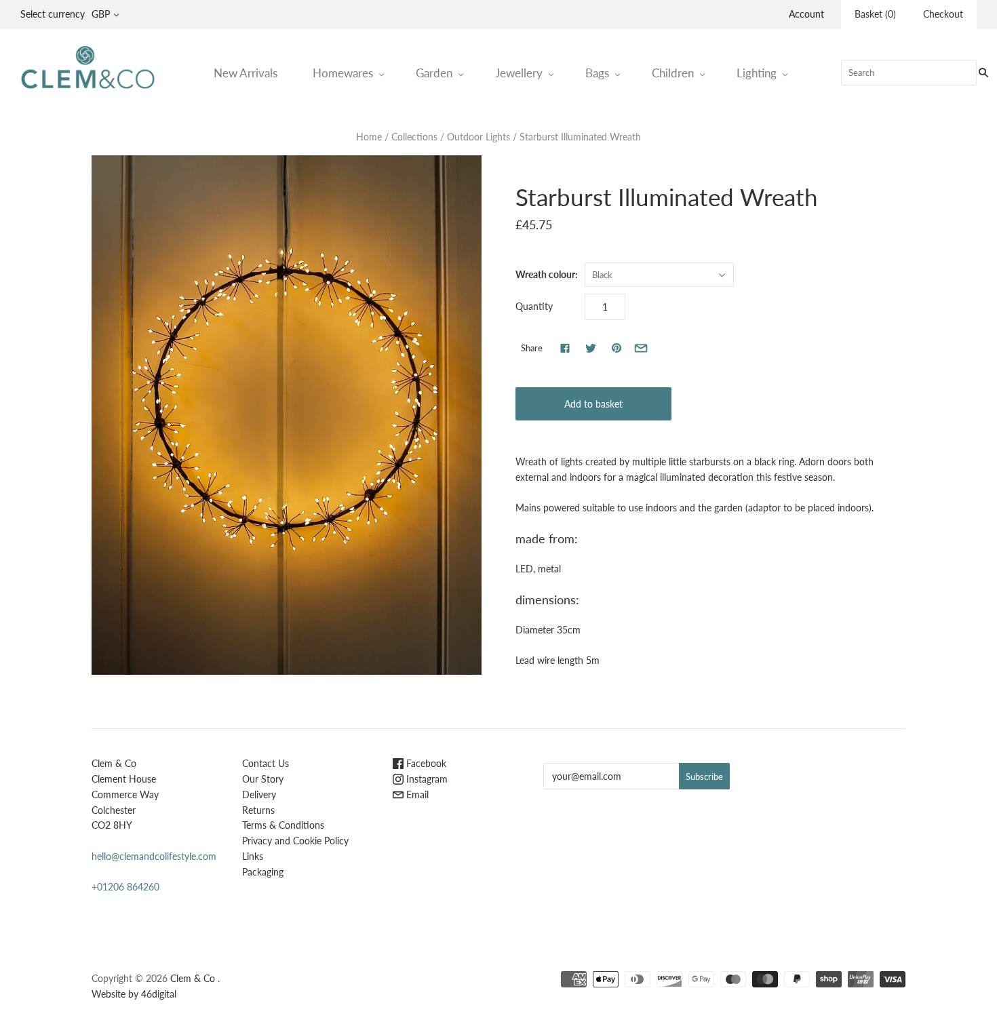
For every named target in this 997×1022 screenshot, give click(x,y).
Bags (597, 73)
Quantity (534, 306)
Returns (258, 810)
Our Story (263, 779)
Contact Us (265, 763)
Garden (434, 73)
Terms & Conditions (283, 825)
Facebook (425, 763)
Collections (414, 136)
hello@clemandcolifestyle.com (154, 856)
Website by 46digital (134, 994)
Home (369, 136)
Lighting (757, 73)
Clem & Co (192, 978)
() (875, 14)
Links (252, 856)
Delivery (259, 794)
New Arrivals (245, 73)
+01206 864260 (125, 886)
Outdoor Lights (478, 136)
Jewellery (519, 73)
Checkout (943, 14)
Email (416, 794)
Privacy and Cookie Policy (295, 840)
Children (673, 73)
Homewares (343, 73)
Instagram (426, 779)
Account (806, 14)
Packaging (263, 872)
